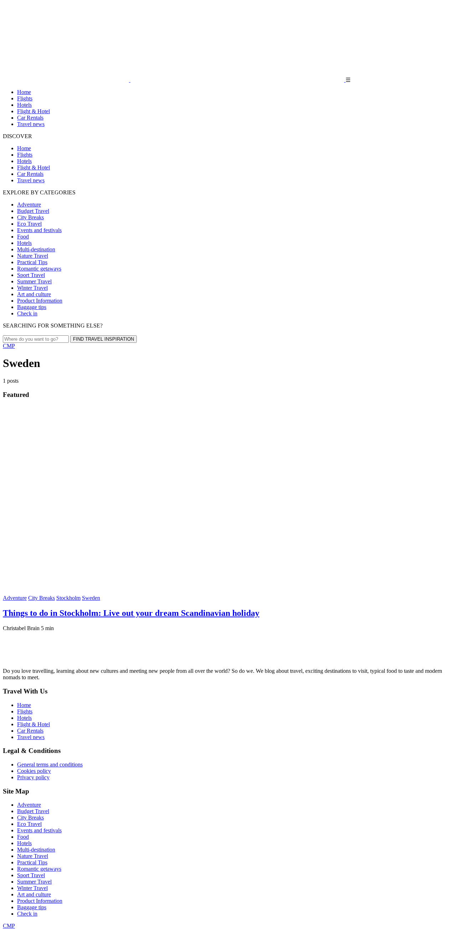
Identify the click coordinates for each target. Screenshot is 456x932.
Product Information (39, 301)
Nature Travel (32, 256)
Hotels (24, 105)
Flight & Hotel (33, 111)
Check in (27, 313)
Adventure (29, 204)
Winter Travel (32, 288)
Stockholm (68, 598)
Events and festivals (39, 230)
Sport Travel (31, 275)
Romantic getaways (39, 269)
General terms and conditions (50, 764)
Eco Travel (29, 224)
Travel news (31, 124)
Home (24, 92)
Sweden (91, 598)
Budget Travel (33, 211)
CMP (9, 346)
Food (23, 237)
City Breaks (30, 217)
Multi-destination (36, 249)
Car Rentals (30, 118)
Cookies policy (34, 771)
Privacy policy (33, 777)
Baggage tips (31, 307)
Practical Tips (32, 262)
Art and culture (34, 294)
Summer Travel (34, 281)
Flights (24, 98)
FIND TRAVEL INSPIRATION (103, 339)
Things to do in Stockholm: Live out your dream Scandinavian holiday (131, 613)
